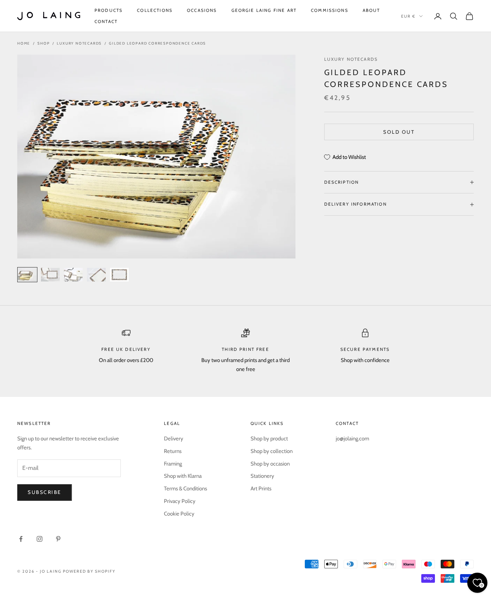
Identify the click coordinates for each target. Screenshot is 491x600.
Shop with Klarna (183, 476)
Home (23, 43)
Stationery (262, 476)
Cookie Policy (179, 513)
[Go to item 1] (27, 274)
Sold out (398, 132)
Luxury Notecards (79, 43)
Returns (173, 451)
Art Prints (261, 488)
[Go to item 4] (96, 274)
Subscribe (44, 492)
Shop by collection (272, 451)
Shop (43, 43)
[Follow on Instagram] (39, 538)
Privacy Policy (180, 501)
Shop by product (269, 438)
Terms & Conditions (185, 488)
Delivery (173, 438)
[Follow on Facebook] (20, 538)
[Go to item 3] (73, 274)
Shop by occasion (270, 464)
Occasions (202, 10)
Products (109, 10)
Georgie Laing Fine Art (264, 10)
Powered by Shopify (89, 571)
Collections (155, 10)
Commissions (329, 10)
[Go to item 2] (50, 274)
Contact (106, 21)
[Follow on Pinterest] (58, 538)
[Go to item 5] (119, 274)
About (371, 10)
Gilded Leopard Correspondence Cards (157, 43)
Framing (173, 464)
